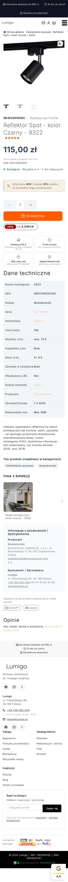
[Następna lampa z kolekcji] (62, 501)
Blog (5, 779)
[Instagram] (14, 687)
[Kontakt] (43, 23)
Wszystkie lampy (13, 759)
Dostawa (42, 738)
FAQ (39, 748)
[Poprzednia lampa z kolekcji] (6, 501)
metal (37, 384)
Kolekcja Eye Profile (44, 118)
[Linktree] (22, 687)
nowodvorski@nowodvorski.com (28, 558)
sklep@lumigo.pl (18, 586)
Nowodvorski (14, 118)
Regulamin (9, 738)
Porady (7, 774)
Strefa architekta (13, 785)
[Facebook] (6, 687)
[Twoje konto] (48, 23)
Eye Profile (41, 311)
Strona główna (15, 32)
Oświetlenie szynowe (38, 32)
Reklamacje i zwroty (49, 743)
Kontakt (41, 754)
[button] (60, 44)
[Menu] (64, 23)
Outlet (6, 748)
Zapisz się (52, 808)
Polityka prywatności (16, 743)
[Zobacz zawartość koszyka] (54, 22)
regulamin (41, 817)
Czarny (38, 320)
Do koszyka (35, 216)
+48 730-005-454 (19, 582)
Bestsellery (10, 754)
